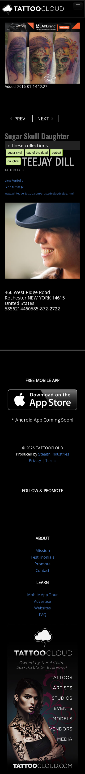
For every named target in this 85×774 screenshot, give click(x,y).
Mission (42, 550)
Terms (50, 460)
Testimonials (42, 557)
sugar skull (15, 152)
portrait (56, 152)
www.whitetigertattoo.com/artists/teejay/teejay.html (39, 193)
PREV (19, 118)
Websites (42, 608)
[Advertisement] (42, 102)
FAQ (42, 614)
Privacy (35, 460)
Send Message (14, 187)
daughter (13, 161)
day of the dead (37, 152)
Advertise (42, 601)
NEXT (44, 118)
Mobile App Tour (42, 594)
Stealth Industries (53, 454)
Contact (42, 570)
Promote (42, 563)
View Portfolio (14, 181)
